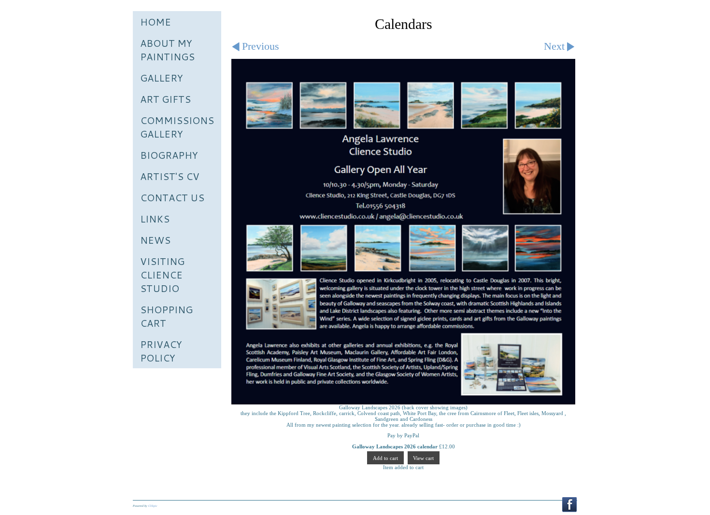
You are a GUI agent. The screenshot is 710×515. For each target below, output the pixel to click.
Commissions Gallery (177, 126)
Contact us (172, 197)
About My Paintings (167, 49)
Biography (169, 155)
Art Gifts (165, 99)
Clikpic (152, 505)
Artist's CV (169, 176)
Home (155, 21)
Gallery (161, 77)
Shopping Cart (166, 316)
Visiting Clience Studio (162, 274)
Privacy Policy (161, 350)
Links (155, 218)
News (155, 240)
